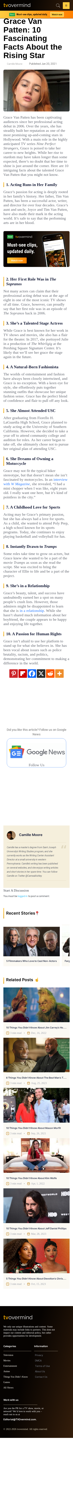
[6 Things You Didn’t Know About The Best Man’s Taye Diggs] (36, 1121)
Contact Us (41, 1446)
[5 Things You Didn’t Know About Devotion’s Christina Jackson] (36, 1322)
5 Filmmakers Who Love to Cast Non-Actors (31, 1027)
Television (8, 1424)
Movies (7, 1429)
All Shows (8, 1456)
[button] (66, 6)
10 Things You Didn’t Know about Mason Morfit (33, 1194)
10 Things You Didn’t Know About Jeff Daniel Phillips (36, 1294)
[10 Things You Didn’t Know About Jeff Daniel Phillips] (36, 1271)
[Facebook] (32, 739)
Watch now (57, 14)
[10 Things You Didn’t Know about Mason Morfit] (36, 1171)
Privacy (39, 1424)
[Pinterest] (13, 739)
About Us (40, 1440)
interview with (36, 528)
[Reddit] (50, 739)
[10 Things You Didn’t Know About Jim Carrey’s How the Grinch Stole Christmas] (36, 1071)
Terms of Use (42, 1435)
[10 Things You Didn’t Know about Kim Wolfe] (36, 1221)
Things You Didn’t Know (16, 1445)
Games (7, 1451)
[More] (59, 739)
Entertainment (11, 1435)
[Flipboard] (23, 739)
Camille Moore (14, 64)
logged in (23, 962)
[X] (41, 739)
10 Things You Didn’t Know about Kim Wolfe (31, 1244)
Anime (6, 1440)
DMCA (38, 1429)
